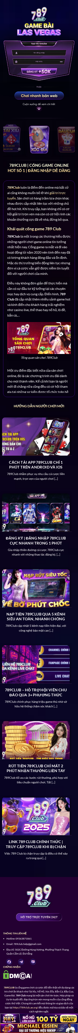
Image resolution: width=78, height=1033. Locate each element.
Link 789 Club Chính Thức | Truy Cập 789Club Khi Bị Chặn (36, 844)
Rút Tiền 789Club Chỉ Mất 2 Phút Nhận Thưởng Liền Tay (36, 768)
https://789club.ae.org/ (25, 1007)
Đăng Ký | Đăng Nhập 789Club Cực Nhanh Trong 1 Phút (36, 540)
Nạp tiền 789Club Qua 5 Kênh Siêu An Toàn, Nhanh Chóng (36, 616)
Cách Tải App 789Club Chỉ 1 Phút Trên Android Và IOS (36, 464)
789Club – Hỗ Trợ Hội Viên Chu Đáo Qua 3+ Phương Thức (36, 692)
